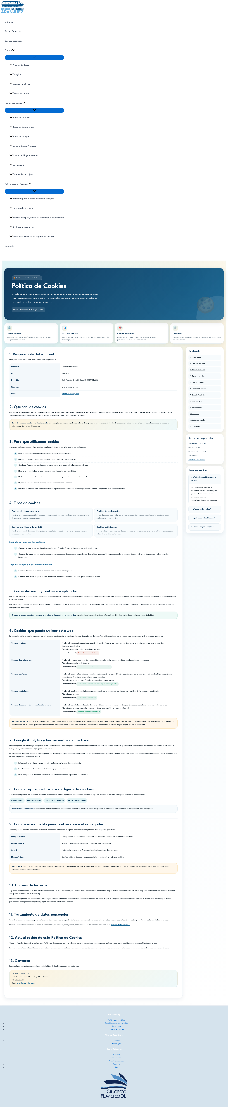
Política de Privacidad (120, 925)
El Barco (9, 22)
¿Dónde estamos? (13, 41)
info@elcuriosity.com (70, 394)
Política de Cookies (116, 1029)
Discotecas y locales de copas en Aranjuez (33, 237)
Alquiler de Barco (21, 65)
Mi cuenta (116, 1055)
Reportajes (116, 1044)
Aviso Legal (116, 1026)
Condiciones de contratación (116, 1023)
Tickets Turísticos (13, 31)
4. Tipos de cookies (197, 376)
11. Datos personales (197, 420)
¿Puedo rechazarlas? (202, 509)
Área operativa (116, 1058)
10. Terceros (194, 414)
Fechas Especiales (13, 103)
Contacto (9, 246)
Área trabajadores (116, 1061)
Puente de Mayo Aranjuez (25, 156)
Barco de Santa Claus (23, 127)
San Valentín (19, 165)
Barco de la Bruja (21, 118)
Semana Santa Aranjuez (24, 146)
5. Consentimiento (197, 382)
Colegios (17, 75)
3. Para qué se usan (197, 370)
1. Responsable (195, 357)
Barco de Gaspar (21, 137)
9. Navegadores (196, 407)
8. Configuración (196, 401)
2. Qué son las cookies (198, 363)
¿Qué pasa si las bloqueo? (204, 518)
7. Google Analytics (197, 395)
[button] (13, 50)
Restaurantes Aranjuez (24, 227)
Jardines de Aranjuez (23, 208)
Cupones (116, 1041)
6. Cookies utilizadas (198, 389)
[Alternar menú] (34, 57)
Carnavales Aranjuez (23, 174)
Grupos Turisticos (21, 84)
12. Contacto (195, 426)
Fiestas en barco (21, 93)
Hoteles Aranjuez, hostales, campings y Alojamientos (38, 218)
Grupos (8, 50)
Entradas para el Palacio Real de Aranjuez (33, 199)
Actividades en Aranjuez (16, 184)
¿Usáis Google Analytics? (203, 527)
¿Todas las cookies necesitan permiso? (204, 479)
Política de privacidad (116, 1020)
